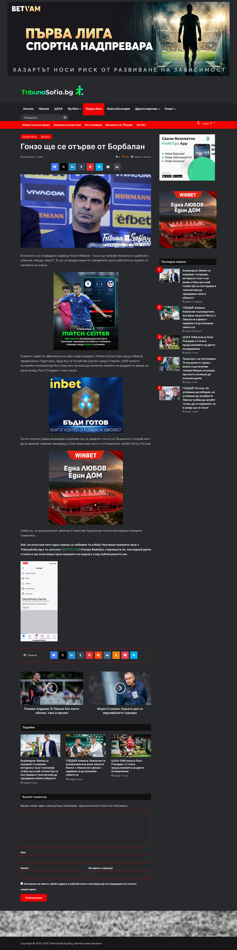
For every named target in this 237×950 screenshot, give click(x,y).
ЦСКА (58, 108)
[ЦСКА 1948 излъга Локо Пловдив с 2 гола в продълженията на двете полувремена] (131, 745)
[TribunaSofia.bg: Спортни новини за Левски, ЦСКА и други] (53, 91)
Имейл (26, 868)
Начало (28, 108)
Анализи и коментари (67, 124)
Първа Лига (94, 108)
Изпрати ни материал (36, 124)
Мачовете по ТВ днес (119, 124)
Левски (44, 108)
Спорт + (170, 108)
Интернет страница (101, 868)
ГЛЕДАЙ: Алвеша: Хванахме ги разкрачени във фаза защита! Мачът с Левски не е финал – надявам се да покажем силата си (85, 767)
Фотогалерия (93, 124)
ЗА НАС (141, 124)
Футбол (73, 108)
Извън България (118, 108)
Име (24, 852)
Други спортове (146, 108)
